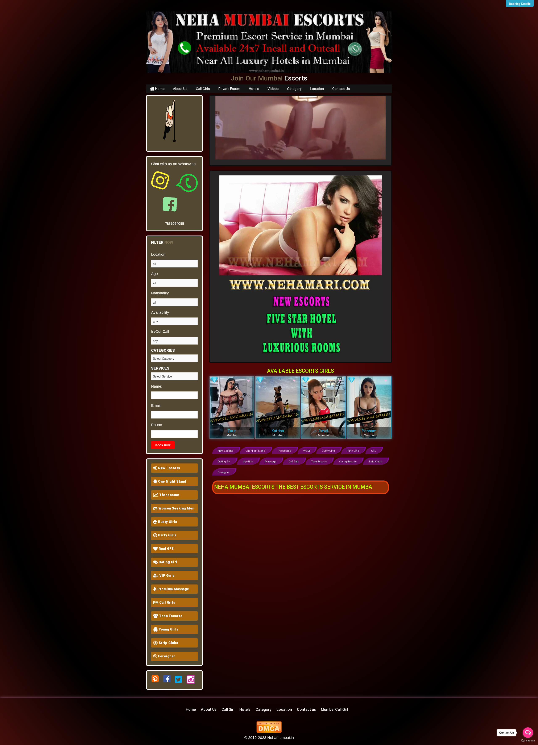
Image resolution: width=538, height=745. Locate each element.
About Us (180, 89)
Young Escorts (348, 461)
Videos (273, 89)
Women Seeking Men (176, 508)
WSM (306, 450)
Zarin (231, 431)
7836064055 (174, 224)
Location (317, 89)
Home (159, 89)
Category (294, 89)
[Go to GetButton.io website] (528, 740)
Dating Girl (167, 562)
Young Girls (168, 629)
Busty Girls (167, 522)
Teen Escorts (170, 616)
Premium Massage (173, 589)
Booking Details (520, 3)
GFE (373, 450)
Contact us (306, 709)
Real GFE (166, 549)
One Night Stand (171, 481)
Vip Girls (248, 461)
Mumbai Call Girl (334, 709)
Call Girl (228, 709)
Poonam (369, 431)
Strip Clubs (168, 643)
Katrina (278, 431)
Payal (323, 431)
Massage (270, 461)
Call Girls (203, 89)
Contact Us (341, 89)
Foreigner (166, 656)
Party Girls (167, 535)
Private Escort (229, 89)
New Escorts (168, 468)
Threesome (168, 495)
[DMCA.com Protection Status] (269, 727)
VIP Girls (166, 576)
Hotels (254, 89)
